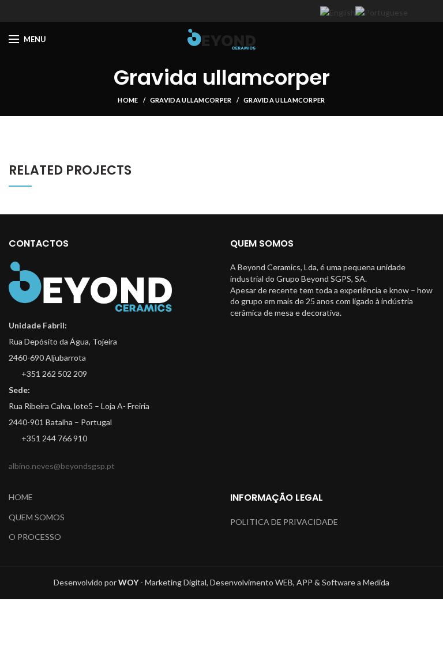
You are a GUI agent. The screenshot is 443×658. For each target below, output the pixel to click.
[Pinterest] (250, 10)
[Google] (222, 10)
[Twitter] (207, 10)
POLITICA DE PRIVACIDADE (284, 522)
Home (128, 100)
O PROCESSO (35, 537)
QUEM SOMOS (37, 517)
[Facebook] (193, 10)
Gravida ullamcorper (191, 100)
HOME (21, 497)
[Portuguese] (381, 12)
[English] (337, 12)
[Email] (236, 10)
